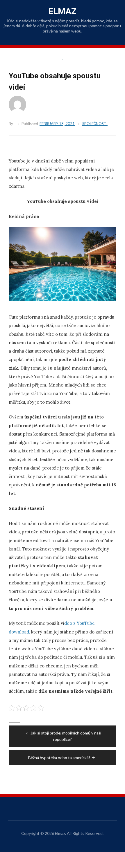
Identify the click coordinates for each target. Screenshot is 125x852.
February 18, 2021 (57, 123)
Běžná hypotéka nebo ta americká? (59, 757)
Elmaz (62, 11)
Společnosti (95, 123)
